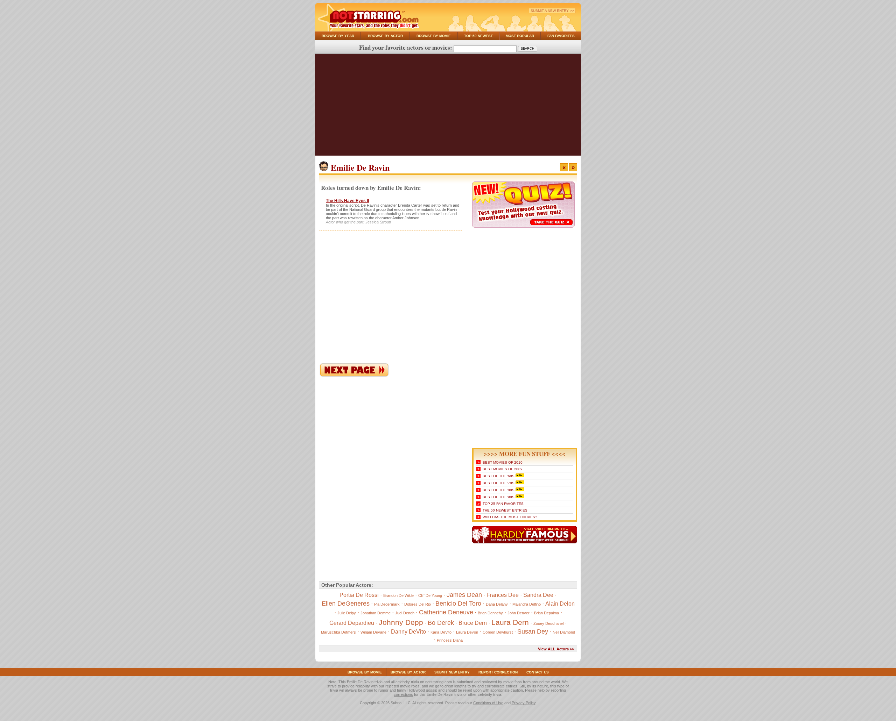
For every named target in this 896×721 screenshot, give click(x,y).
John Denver (518, 613)
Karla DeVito (440, 632)
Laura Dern (510, 622)
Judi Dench (404, 613)
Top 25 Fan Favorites (503, 504)
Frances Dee (502, 595)
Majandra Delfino (526, 604)
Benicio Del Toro (458, 603)
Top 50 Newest (478, 36)
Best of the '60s (498, 476)
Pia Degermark (387, 604)
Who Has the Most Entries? (510, 517)
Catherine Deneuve (446, 612)
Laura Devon (467, 632)
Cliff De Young (430, 595)
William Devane (373, 632)
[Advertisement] (448, 107)
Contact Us (537, 672)
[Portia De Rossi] (354, 375)
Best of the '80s (498, 490)
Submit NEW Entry (452, 672)
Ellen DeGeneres (346, 603)
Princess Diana (450, 640)
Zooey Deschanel (548, 623)
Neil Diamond (564, 632)
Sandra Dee (538, 595)
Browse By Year (338, 36)
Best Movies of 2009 (503, 469)
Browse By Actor (385, 36)
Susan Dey (532, 631)
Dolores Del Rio (417, 604)
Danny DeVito (408, 632)
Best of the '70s (498, 483)
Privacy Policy (524, 703)
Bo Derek (441, 622)
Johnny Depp (401, 622)
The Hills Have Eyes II (347, 200)
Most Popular (520, 36)
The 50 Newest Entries (505, 510)
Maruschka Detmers (338, 632)
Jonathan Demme (375, 613)
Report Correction (498, 672)
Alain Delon (560, 604)
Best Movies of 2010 (503, 462)
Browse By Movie (433, 36)
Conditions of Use (488, 703)
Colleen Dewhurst (498, 632)
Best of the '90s (498, 497)
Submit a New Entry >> (552, 11)
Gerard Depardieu (351, 623)
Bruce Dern (472, 623)
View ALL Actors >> (556, 649)
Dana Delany (497, 604)
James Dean (464, 594)
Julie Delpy (346, 613)
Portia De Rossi (359, 595)
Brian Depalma (546, 613)
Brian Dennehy (490, 613)
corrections (403, 694)
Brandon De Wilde (398, 595)
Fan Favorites (561, 36)
